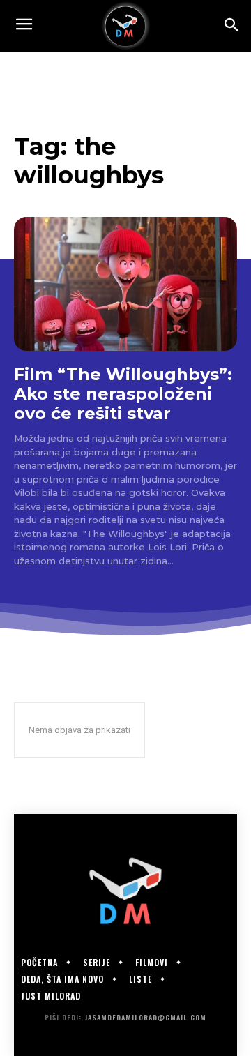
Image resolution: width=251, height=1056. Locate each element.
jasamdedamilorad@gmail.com (145, 1017)
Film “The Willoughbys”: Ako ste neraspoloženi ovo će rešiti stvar (123, 393)
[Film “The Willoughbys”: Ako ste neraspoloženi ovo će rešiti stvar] (125, 284)
